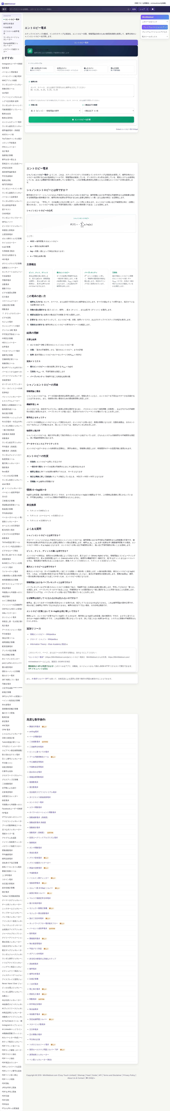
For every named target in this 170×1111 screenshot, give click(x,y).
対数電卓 (5, 438)
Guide (94, 1075)
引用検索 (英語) (8, 251)
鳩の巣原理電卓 (35, 943)
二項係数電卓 (34, 742)
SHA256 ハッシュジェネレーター (12, 417)
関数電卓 (32, 999)
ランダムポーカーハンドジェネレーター (12, 105)
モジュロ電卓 (7, 322)
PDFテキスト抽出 (9, 1054)
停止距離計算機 (8, 655)
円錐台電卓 (6, 684)
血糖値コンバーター (10, 268)
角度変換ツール (8, 459)
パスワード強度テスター (11, 50)
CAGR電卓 (6, 214)
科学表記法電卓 (35, 1004)
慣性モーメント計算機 (11, 671)
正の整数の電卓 (35, 1034)
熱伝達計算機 (7, 413)
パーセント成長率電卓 (38, 928)
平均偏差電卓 (7, 854)
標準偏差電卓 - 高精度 (11, 130)
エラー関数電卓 (35, 807)
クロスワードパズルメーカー (12, 775)
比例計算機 (33, 979)
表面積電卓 (6, 559)
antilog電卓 (34, 732)
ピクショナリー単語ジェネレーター (12, 971)
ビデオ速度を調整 (9, 293)
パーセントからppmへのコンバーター (12, 372)
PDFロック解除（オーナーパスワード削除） (12, 1050)
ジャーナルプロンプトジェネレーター (12, 933)
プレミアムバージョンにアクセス (154, 32)
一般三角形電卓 (8, 430)
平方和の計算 (34, 1039)
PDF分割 (5, 1100)
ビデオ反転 (6, 318)
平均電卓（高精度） (10, 447)
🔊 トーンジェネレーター (12, 488)
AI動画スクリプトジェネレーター (12, 1017)
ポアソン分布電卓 (36, 954)
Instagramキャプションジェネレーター (12, 1025)
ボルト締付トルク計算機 (12, 238)
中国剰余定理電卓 (36, 767)
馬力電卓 (5, 626)
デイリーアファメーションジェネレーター (12, 938)
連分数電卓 (33, 787)
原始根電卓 (33, 964)
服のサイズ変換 (8, 713)
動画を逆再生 (7, 118)
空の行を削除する (9, 255)
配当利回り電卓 (8, 530)
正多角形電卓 (7, 792)
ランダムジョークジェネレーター (12, 954)
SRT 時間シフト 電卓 (10, 680)
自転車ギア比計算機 (10, 863)
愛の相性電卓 (7, 667)
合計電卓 (5, 151)
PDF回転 (5, 1083)
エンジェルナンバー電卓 (12, 122)
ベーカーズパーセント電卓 (12, 517)
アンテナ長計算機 (9, 650)
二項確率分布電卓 (36, 747)
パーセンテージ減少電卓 (12, 76)
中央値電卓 (7, 27)
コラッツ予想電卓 (9, 143)
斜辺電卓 (5, 721)
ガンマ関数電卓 (35, 848)
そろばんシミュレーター (12, 746)
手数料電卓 (6, 280)
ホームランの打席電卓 (11, 526)
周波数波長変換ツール (11, 505)
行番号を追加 (7, 771)
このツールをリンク (149, 22)
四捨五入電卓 (34, 994)
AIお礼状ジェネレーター (11, 1000)
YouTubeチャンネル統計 (12, 139)
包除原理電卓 (34, 883)
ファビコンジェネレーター (12, 821)
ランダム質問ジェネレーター (12, 992)
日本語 (91, 1078)
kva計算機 (6, 247)
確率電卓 (32, 969)
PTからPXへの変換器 (10, 1108)
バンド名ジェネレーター (12, 917)
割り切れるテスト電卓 (11, 755)
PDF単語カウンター (10, 1063)
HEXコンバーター (9, 343)
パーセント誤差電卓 (10, 197)
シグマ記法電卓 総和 (10, 101)
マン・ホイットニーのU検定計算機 (12, 388)
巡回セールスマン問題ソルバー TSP (43, 1049)
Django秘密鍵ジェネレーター (10, 44)
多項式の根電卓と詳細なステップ (42, 959)
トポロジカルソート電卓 (39, 1044)
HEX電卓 (5, 259)
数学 (4, 9)
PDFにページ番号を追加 (11, 1071)
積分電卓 (5, 892)
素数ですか (6, 288)
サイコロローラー (9, 243)
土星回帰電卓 (7, 234)
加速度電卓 (6, 380)
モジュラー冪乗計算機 (38, 908)
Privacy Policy (129, 1075)
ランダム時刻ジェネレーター (12, 426)
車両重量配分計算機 (10, 580)
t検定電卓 (6, 596)
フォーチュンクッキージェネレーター (12, 925)
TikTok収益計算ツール (11, 542)
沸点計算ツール (8, 638)
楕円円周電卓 (7, 184)
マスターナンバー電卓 (11, 351)
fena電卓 (5, 472)
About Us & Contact (76, 1078)
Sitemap (81, 1075)
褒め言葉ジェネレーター (12, 942)
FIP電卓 (5, 813)
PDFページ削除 (8, 1079)
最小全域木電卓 (35, 903)
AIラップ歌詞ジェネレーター (12, 1042)
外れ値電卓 (6, 705)
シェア (142, 9)
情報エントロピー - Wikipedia (42, 634)
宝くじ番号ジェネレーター (12, 759)
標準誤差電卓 (7, 859)
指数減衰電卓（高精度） (39, 817)
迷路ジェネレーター (10, 521)
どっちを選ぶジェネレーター (12, 988)
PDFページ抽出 (8, 1058)
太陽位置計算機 (8, 305)
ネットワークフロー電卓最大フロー (43, 923)
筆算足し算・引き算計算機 (12, 621)
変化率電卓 (6, 588)
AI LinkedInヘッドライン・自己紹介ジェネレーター (12, 1029)
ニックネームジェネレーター (12, 909)
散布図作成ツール (9, 409)
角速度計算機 (7, 509)
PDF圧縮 (5, 1096)
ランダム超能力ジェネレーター (12, 193)
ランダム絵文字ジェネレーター (12, 442)
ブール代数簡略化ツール (39, 757)
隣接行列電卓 (34, 726)
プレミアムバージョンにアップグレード (155, 27)
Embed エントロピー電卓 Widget (127, 129)
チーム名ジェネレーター (12, 904)
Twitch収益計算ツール (11, 742)
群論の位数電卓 (35, 868)
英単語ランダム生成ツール (12, 164)
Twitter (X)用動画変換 (11, 896)
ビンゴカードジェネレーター (12, 226)
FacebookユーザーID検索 (12, 809)
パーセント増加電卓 (10, 72)
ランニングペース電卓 (11, 326)
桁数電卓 (5, 538)
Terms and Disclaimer (112, 1075)
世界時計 (5, 392)
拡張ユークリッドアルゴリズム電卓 (43, 838)
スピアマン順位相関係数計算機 (12, 750)
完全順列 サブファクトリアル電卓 (42, 792)
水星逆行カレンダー (10, 796)
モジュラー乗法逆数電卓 (39, 913)
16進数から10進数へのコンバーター (12, 592)
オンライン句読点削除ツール (12, 546)
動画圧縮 (5, 717)
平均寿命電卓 (7, 513)
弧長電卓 (5, 68)
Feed (88, 1075)
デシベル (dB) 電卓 (9, 330)
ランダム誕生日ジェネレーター (12, 126)
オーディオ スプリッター (12, 384)
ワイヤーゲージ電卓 (10, 571)
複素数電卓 (33, 782)
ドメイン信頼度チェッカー (12, 842)
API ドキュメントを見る (38, 669)
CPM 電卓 (6, 730)
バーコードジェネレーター (12, 376)
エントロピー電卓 (36, 802)
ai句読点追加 (7, 168)
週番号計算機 (7, 355)
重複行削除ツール (9, 871)
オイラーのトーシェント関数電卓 (42, 812)
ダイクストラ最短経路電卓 (40, 797)
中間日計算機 (7, 338)
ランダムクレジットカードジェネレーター (12, 455)
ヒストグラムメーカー (11, 401)
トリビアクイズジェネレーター (12, 963)
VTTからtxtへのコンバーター (12, 817)
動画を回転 (6, 180)
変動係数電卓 (7, 850)
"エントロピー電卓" (36, 657)
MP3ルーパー (7, 222)
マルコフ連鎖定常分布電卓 (40, 898)
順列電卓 (32, 933)
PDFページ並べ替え (10, 1075)
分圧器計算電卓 (8, 884)
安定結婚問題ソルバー (38, 1019)
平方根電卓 (6, 634)
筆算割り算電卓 (8, 230)
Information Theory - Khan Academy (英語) (48, 644)
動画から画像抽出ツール (12, 405)
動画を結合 (6, 114)
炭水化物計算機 (8, 888)
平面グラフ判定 (35, 949)
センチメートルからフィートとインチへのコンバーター (12, 272)
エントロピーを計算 (83, 119)
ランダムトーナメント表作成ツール (12, 189)
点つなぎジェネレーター (12, 829)
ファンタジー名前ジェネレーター (12, 921)
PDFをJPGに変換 (9, 1092)
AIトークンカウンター (11, 659)
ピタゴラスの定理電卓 (11, 534)
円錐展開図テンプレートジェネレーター (12, 109)
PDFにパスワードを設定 (11, 1067)
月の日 (4, 497)
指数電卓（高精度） (37, 832)
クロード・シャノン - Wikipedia (43, 639)
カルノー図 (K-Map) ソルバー (41, 888)
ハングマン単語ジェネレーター (12, 967)
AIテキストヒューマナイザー (12, 584)
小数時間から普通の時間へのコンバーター (12, 576)
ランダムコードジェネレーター (11, 38)
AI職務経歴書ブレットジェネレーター (12, 1033)
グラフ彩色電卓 (35, 858)
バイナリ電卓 (7, 567)
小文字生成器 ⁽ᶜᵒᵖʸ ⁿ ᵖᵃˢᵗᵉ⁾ (12, 688)
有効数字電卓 (34, 1014)
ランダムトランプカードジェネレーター (12, 218)
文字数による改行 (9, 788)
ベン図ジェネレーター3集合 (40, 1060)
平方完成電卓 (7, 176)
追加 (134, 9)
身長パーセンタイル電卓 (12, 867)
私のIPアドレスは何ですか (12, 367)
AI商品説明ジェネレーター (12, 1013)
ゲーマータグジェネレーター (12, 900)
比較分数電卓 (7, 767)
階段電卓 (5, 467)
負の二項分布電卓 (36, 918)
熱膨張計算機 (7, 155)
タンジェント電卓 (9, 617)
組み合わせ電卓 (35, 772)
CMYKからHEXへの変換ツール (12, 609)
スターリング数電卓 (37, 1024)
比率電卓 (5, 347)
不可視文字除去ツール (11, 334)
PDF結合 (5, 1104)
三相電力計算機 (8, 501)
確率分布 (34, 82)
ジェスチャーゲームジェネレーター (12, 975)
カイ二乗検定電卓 (9, 601)
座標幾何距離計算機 (10, 709)
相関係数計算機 (8, 642)
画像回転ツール (8, 363)
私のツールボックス (149, 37)
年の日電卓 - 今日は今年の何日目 (12, 422)
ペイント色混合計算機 (11, 700)
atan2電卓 (6, 484)
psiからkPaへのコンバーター (12, 663)
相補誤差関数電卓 (36, 777)
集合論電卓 (33, 1009)
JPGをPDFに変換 (9, 1087)
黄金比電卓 (33, 853)
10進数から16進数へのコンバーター (12, 804)
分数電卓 (5, 284)
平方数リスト (7, 763)
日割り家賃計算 (8, 738)
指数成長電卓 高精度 (37, 822)
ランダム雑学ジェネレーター (12, 958)
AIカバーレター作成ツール (12, 1038)
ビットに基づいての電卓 (39, 752)
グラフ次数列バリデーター (40, 863)
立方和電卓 (33, 1029)
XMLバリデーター (9, 613)
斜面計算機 (6, 692)
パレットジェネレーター (12, 397)
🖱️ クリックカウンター (11, 313)
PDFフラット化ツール (11, 1046)
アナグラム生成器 (9, 838)
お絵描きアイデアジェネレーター (12, 929)
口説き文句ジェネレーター (12, 946)
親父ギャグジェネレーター (12, 950)
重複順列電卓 (34, 938)
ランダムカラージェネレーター (12, 84)
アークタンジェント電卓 (12, 630)
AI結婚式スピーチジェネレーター (12, 1004)
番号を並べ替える (9, 159)
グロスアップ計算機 (10, 780)
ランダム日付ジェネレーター (12, 201)
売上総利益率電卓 (9, 205)
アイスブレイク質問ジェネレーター (12, 979)
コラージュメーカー (10, 301)
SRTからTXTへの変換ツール (12, 696)
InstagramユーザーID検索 (12, 64)
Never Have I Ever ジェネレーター (12, 983)
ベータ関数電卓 (35, 737)
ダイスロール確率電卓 (11, 32)
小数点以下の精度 (91, 105)
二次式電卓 (33, 984)
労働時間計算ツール (10, 359)
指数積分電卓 (34, 827)
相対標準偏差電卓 (9, 172)
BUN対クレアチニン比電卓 (12, 563)
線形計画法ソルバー (37, 893)
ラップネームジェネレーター (12, 913)
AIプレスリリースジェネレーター (12, 1008)
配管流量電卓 (7, 646)
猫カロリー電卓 (8, 675)
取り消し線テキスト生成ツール (12, 555)
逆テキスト (6, 209)
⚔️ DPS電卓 (7, 875)
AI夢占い (5, 996)
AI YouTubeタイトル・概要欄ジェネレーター (12, 1021)
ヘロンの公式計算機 (10, 476)
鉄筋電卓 (5, 800)
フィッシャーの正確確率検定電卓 (12, 605)
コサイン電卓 (7, 879)
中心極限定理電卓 (36, 762)
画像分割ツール (8, 89)
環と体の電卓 (34, 989)
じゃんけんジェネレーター (12, 734)
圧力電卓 (5, 297)
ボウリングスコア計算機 (12, 263)
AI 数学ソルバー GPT (40, 679)
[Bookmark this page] (152, 9)
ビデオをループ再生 (10, 551)
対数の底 (34, 105)
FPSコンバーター (9, 147)
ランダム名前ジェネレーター (12, 480)
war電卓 (5, 93)
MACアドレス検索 (9, 80)
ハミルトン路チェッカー (39, 878)
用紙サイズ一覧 (8, 834)
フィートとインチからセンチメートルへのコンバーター (12, 97)
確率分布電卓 (34, 974)
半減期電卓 (33, 873)
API (100, 1075)
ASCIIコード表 (8, 134)
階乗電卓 (32, 843)
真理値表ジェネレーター (39, 1055)
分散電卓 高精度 (8, 434)
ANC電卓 (5, 725)
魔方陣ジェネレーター (11, 463)
